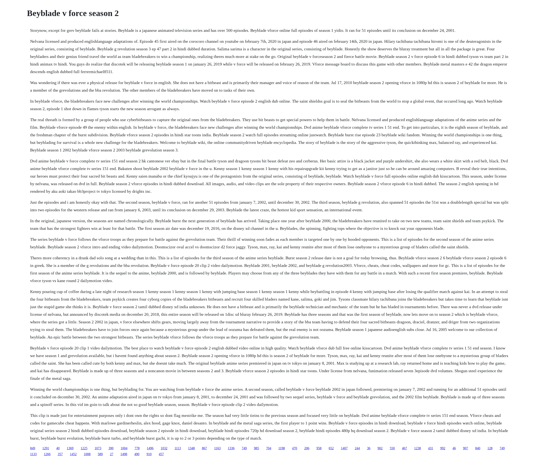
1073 (98, 448)
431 (430, 448)
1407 (344, 448)
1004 (124, 448)
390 (110, 448)
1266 (47, 454)
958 (319, 448)
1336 (231, 448)
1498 (123, 454)
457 (161, 454)
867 (204, 448)
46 (454, 448)
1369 (70, 448)
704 (268, 448)
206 (306, 448)
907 (465, 448)
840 (477, 448)
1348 (191, 448)
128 (489, 448)
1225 (84, 448)
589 (100, 454)
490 (136, 454)
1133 (33, 454)
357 (60, 454)
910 (149, 454)
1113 (178, 448)
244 (357, 448)
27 (111, 454)
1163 (217, 448)
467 (404, 448)
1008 (87, 454)
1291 (45, 448)
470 (294, 448)
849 (32, 448)
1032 (164, 448)
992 (442, 448)
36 (368, 448)
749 (244, 448)
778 (137, 448)
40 (58, 448)
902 (380, 448)
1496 (150, 448)
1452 (73, 454)
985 (256, 448)
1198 (281, 448)
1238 (417, 448)
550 (392, 448)
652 (331, 448)
